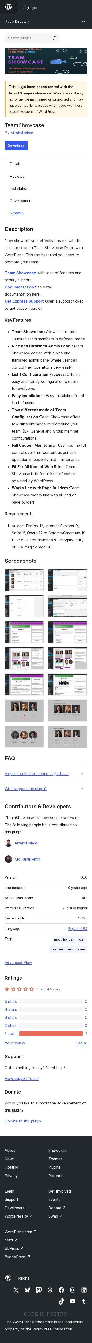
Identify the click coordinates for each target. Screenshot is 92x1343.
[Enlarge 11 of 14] (37, 705)
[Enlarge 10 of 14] (81, 679)
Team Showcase (20, 272)
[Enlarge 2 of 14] (81, 575)
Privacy (11, 1175)
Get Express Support (24, 301)
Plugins (54, 1167)
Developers (14, 1208)
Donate (57, 1208)
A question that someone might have (37, 774)
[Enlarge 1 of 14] (37, 575)
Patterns (55, 1175)
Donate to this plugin (23, 1121)
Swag (55, 1216)
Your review (15, 1043)
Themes (55, 1159)
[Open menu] (84, 7)
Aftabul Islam (22, 132)
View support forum (22, 1078)
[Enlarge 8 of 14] (81, 653)
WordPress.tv (19, 1216)
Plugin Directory (17, 21)
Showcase (57, 1150)
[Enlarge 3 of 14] (37, 601)
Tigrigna (22, 1278)
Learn (9, 1191)
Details (15, 163)
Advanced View (18, 962)
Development (21, 200)
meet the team (64, 939)
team (81, 939)
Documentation (19, 287)
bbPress (14, 1248)
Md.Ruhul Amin (27, 859)
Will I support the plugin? (26, 788)
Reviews (17, 176)
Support (16, 213)
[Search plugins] (54, 38)
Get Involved (59, 1191)
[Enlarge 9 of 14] (37, 679)
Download (16, 146)
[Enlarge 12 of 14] (81, 705)
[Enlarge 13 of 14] (37, 732)
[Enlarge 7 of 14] (37, 653)
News (10, 1159)
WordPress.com (21, 1231)
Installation (19, 188)
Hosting (11, 1167)
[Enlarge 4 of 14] (81, 601)
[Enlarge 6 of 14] (81, 627)
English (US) (77, 929)
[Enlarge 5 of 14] (37, 627)
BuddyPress (17, 1257)
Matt (11, 1240)
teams (81, 949)
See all (81, 1043)
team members (62, 949)
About (10, 1150)
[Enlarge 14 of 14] (81, 732)
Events (54, 1199)
